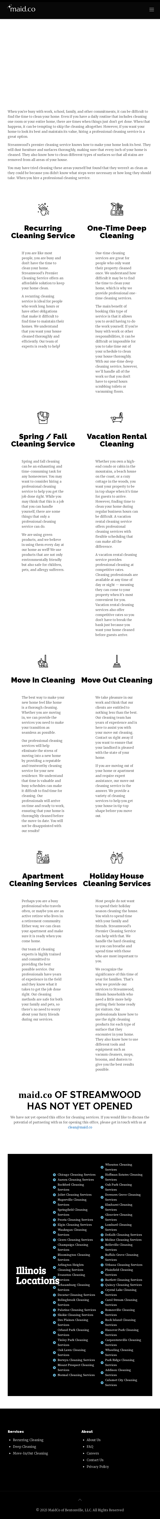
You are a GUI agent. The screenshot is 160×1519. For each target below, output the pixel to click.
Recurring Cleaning (28, 1440)
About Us (94, 1440)
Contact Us (95, 1460)
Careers (93, 1453)
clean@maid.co (80, 1127)
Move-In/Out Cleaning (30, 1453)
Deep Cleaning (24, 1447)
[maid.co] (21, 9)
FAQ (90, 1447)
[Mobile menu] (151, 9)
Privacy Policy (98, 1467)
